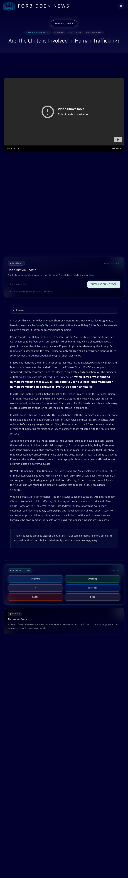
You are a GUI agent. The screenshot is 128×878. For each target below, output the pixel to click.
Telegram (35, 579)
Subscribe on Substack (103, 284)
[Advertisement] (60, 66)
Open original (116, 148)
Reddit (35, 597)
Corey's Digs (42, 325)
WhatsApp (93, 579)
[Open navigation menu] (121, 6)
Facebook (92, 588)
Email (92, 597)
